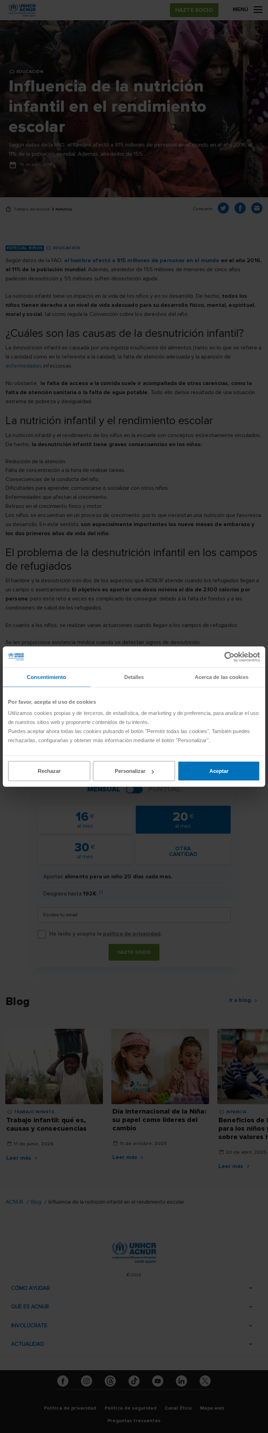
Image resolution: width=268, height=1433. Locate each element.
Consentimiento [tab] (46, 677)
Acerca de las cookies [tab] (221, 677)
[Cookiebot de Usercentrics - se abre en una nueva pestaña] (229, 656)
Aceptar (219, 771)
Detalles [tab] (134, 677)
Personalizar (130, 771)
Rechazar (49, 771)
